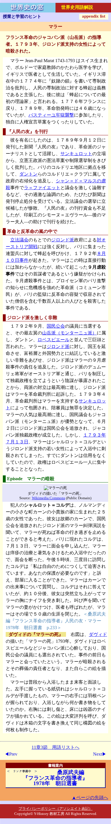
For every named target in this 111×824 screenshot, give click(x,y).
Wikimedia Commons (48, 498)
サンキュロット (76, 153)
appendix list (93, 16)
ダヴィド (98, 634)
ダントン (28, 174)
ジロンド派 (62, 239)
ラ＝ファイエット (42, 187)
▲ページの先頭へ (90, 797)
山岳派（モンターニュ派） (69, 332)
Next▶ (99, 754)
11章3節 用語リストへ (55, 747)
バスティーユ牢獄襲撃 (51, 115)
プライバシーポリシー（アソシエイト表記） (55, 808)
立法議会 (19, 239)
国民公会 (56, 326)
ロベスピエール (53, 339)
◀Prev (11, 754)
